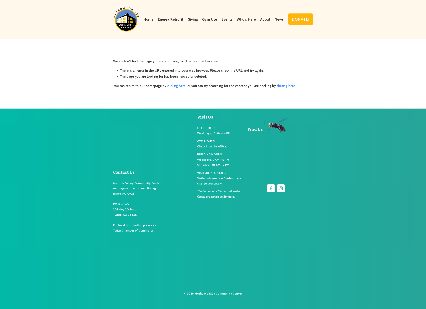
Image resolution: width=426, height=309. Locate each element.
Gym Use (209, 19)
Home (148, 19)
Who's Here (246, 19)
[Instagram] (281, 188)
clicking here (176, 86)
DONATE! (301, 19)
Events (226, 19)
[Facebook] (271, 188)
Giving (193, 19)
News (279, 19)
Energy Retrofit (170, 19)
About (265, 19)
